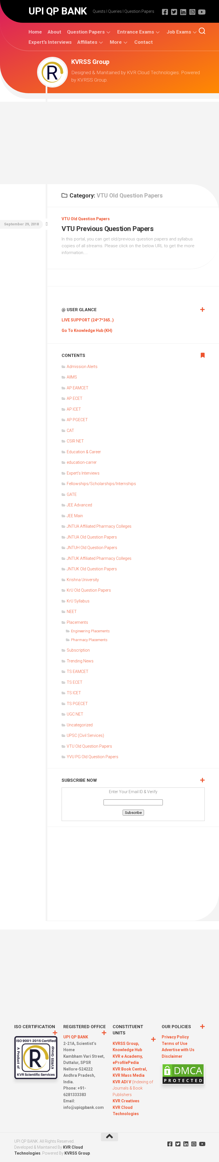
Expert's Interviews (83, 473)
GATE (72, 494)
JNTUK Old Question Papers (92, 569)
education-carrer (82, 462)
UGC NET (75, 714)
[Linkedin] (183, 12)
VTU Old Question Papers (86, 219)
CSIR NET (75, 441)
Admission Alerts (82, 366)
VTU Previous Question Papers (107, 229)
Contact (143, 42)
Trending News (80, 661)
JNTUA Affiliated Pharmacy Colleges (99, 526)
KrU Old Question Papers (89, 590)
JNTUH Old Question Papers (92, 547)
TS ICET (74, 693)
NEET (72, 611)
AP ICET (74, 409)
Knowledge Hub (127, 1049)
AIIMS (72, 377)
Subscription (78, 650)
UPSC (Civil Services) (85, 735)
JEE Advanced (79, 505)
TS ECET (74, 682)
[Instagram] (192, 12)
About (54, 32)
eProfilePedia (126, 1062)
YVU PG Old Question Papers (92, 756)
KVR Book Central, (130, 1069)
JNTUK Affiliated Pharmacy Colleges (99, 558)
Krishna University (83, 579)
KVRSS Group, (126, 1043)
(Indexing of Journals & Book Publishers (133, 1088)
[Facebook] (164, 12)
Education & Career (84, 452)
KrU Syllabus (78, 601)
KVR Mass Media (129, 1075)
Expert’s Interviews (50, 42)
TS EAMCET (77, 671)
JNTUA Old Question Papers (92, 537)
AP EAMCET (77, 388)
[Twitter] (174, 12)
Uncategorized (80, 725)
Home (35, 32)
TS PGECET (77, 703)
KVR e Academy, (128, 1056)
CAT (70, 430)
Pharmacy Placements (89, 640)
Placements (77, 622)
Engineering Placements (90, 631)
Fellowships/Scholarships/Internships (101, 483)
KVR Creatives (126, 1101)
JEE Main (75, 516)
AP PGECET (77, 419)
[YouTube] (201, 12)
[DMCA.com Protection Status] (183, 1083)
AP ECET (74, 398)
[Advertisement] (109, 141)
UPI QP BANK (58, 11)
